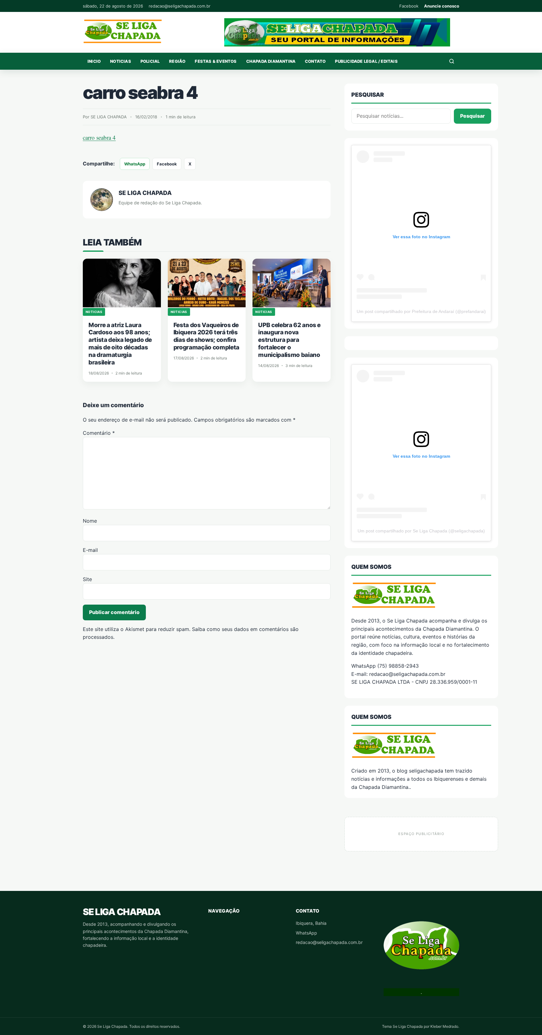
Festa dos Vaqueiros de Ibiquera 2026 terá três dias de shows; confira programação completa (206, 336)
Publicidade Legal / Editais (366, 61)
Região (177, 61)
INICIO (94, 61)
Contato (315, 61)
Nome (90, 521)
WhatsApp (134, 163)
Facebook (408, 5)
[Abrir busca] (451, 61)
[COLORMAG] (421, 595)
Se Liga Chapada (121, 911)
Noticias (120, 61)
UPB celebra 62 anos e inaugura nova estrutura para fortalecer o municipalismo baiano (289, 340)
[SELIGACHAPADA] (421, 745)
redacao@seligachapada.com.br (179, 5)
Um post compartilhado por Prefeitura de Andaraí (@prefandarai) (421, 311)
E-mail (90, 550)
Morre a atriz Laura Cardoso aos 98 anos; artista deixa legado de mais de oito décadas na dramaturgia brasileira (120, 343)
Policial (150, 61)
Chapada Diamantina (271, 61)
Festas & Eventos (215, 61)
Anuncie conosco (441, 5)
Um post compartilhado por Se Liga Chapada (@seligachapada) (421, 530)
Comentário (99, 433)
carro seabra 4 (99, 137)
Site (87, 579)
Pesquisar (472, 116)
